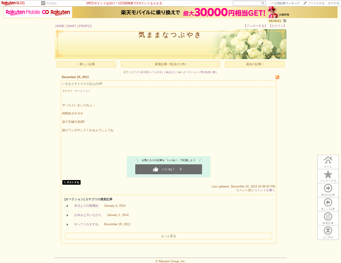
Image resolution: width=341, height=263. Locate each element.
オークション (190, 72)
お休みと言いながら (87, 215)
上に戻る (328, 237)
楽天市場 (333, 3)
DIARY (71, 26)
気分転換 (205, 72)
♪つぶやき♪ (157, 72)
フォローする (328, 180)
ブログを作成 (316, 3)
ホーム (328, 166)
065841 (275, 21)
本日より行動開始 (86, 205)
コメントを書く (264, 190)
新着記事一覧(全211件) (170, 64)
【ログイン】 (277, 26)
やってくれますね (86, 224)
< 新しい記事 (86, 64)
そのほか (51, 3)
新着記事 (328, 223)
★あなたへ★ (173, 72)
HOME (59, 26)
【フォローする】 (255, 26)
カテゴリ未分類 (139, 72)
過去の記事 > (255, 64)
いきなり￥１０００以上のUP (82, 84)
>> (285, 3)
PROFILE (85, 26)
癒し (215, 72)
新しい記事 (328, 209)
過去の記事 (328, 194)
